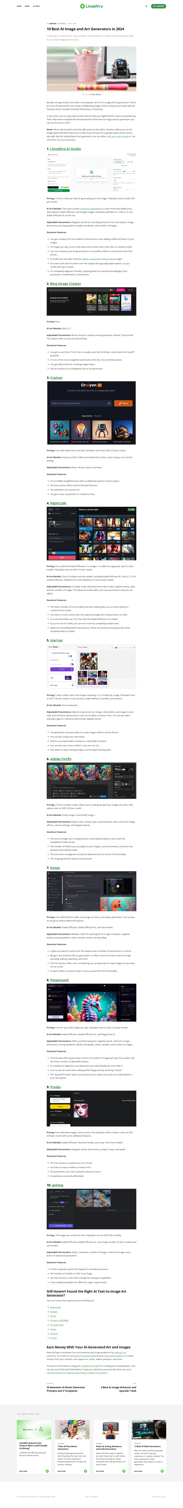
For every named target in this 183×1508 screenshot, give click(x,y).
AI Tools (36, 6)
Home (19, 6)
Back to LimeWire (91, 1497)
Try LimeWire (158, 6)
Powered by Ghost (159, 1497)
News (27, 6)
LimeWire (52, 24)
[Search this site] (146, 6)
